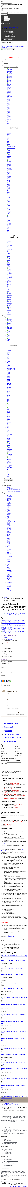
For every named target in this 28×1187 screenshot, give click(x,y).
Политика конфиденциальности (18, 1186)
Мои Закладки (7, 1152)
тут (4, 843)
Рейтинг (3, 774)
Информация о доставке (13, 489)
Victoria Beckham (9, 586)
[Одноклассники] (3, 681)
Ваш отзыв (3, 770)
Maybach (9, 549)
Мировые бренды (8, 1159)
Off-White (8, 558)
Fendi (8, 523)
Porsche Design (9, 561)
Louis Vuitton (8, 544)
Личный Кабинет (8, 1149)
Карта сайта (7, 1162)
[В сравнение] (3, 669)
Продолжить (4, 8)
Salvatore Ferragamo (9, 570)
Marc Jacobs (8, 547)
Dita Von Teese (8, 519)
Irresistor (9, 532)
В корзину (3, 672)
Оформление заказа (17, 4)
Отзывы (6, 482)
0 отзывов (4, 635)
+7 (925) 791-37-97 (8, 1103)
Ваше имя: (3, 763)
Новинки (8, 478)
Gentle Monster (9, 525)
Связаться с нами (8, 1165)
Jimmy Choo (8, 536)
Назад (3, 675)
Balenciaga (9, 498)
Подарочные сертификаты (11, 1161)
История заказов (8, 1150)
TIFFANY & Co (9, 577)
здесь (6, 847)
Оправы (6, 316)
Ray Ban (8, 565)
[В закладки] (2, 669)
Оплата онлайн (11, 488)
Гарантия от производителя (14, 491)
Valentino (9, 582)
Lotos (8, 542)
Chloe (8, 510)
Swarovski (9, 572)
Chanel (8, 509)
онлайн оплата (10, 936)
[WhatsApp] (10, 681)
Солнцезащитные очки (11, 67)
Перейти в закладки (13, 8)
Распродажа (8, 480)
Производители (8, 494)
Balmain (9, 499)
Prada (8, 563)
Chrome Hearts (9, 514)
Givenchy (9, 529)
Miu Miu (8, 551)
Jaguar (8, 534)
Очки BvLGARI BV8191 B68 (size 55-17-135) (13, 1054)
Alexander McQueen (9, 496)
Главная (6, 63)
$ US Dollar (6, 18)
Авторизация (10, 34)
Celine (8, 507)
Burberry (9, 503)
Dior (8, 516)
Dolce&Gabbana (11, 521)
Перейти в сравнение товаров (16, 12)
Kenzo (8, 538)
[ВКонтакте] (1, 681)
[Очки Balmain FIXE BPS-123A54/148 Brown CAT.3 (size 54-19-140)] (15, 614)
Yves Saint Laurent (9, 589)
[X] (6, 681)
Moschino (9, 556)
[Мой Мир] (4, 681)
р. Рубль (6, 20)
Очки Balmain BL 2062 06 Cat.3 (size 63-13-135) (13, 960)
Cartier (8, 506)
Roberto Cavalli (9, 568)
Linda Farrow (8, 540)
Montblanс (9, 554)
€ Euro (5, 17)
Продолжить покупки (6, 4)
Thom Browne (9, 574)
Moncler (9, 553)
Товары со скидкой (9, 1163)
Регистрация (10, 32)
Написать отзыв (11, 635)
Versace (9, 583)
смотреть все (4, 659)
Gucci (8, 531)
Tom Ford (8, 580)
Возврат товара (8, 1153)
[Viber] (8, 681)
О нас (8, 487)
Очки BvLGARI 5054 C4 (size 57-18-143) (12, 989)
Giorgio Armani (9, 527)
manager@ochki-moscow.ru (11, 27)
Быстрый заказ (11, 672)
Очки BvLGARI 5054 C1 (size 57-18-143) (12, 974)
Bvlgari (8, 505)
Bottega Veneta (9, 501)
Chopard (9, 511)
